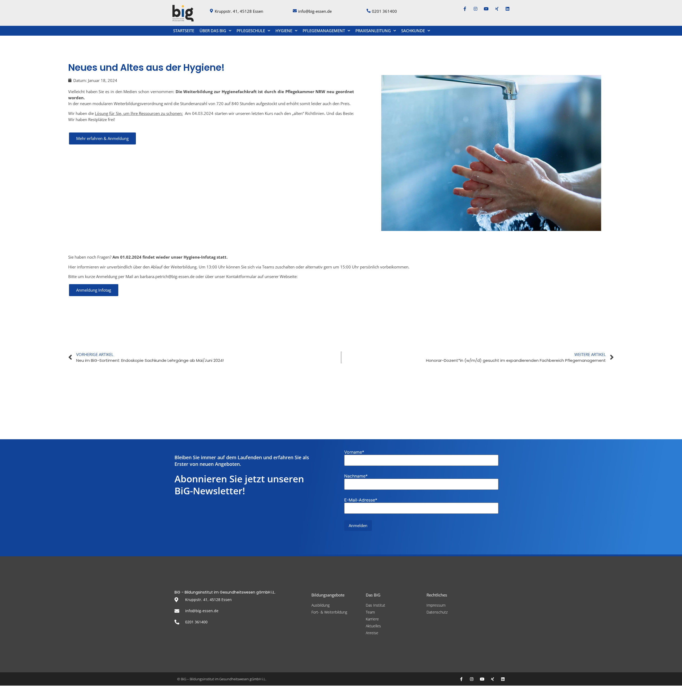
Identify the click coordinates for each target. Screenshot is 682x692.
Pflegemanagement (324, 30)
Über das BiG (213, 30)
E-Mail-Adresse (360, 500)
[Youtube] (486, 9)
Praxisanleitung (373, 30)
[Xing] (497, 9)
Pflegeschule (251, 30)
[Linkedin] (507, 9)
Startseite (183, 30)
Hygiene (283, 30)
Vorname (354, 452)
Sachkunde (413, 30)
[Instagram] (475, 9)
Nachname (356, 476)
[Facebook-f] (465, 9)
